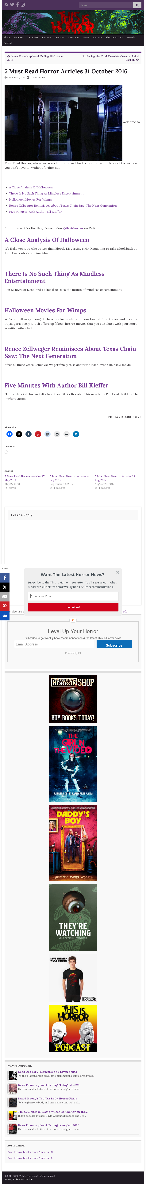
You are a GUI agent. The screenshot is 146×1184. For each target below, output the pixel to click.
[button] (72, 575)
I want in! (73, 607)
